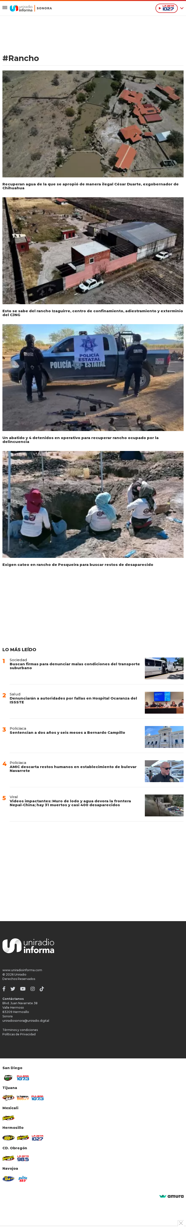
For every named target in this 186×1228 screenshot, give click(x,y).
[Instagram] (33, 989)
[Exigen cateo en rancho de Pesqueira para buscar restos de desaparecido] (93, 504)
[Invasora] (8, 1078)
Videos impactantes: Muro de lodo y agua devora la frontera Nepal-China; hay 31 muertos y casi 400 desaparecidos (70, 803)
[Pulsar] (23, 1077)
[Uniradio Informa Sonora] (31, 8)
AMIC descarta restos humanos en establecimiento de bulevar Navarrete (73, 768)
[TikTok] (42, 989)
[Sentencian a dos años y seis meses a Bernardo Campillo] (164, 737)
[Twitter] (12, 989)
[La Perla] (23, 1179)
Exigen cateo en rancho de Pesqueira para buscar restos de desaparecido (77, 564)
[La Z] (37, 1138)
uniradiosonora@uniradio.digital (25, 1020)
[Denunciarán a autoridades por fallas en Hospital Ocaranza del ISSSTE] (164, 703)
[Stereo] (8, 1138)
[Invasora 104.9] (8, 1118)
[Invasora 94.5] (8, 1098)
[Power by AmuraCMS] (171, 1196)
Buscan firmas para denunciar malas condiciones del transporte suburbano (75, 666)
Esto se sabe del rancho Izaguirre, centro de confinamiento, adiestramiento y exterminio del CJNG (92, 313)
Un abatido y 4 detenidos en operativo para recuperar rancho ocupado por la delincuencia (80, 439)
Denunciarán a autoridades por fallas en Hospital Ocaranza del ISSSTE (73, 700)
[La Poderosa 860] (23, 1098)
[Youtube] (23, 989)
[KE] (8, 1178)
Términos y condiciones (20, 1030)
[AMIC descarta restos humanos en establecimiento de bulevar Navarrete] (164, 771)
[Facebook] (4, 989)
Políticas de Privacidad (19, 1034)
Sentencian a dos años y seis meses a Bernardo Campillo (67, 732)
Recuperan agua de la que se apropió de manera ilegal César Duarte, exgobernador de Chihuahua (90, 186)
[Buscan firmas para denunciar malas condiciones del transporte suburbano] (164, 668)
